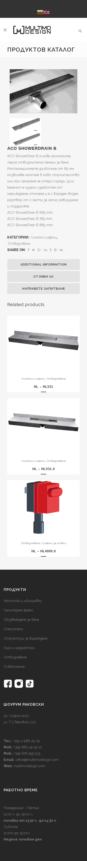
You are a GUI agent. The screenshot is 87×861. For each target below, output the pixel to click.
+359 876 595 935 (26, 753)
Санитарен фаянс (18, 610)
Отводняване (19, 244)
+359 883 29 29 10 (27, 747)
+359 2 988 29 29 (26, 741)
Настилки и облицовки (23, 601)
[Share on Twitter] (33, 250)
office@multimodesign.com (37, 760)
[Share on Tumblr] (50, 250)
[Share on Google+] (39, 250)
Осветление (14, 667)
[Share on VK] (61, 250)
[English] (47, 12)
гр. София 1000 (16, 716)
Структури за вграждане (25, 638)
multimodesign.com (29, 766)
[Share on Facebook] (28, 250)
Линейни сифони (44, 237)
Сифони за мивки (54, 543)
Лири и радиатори (19, 648)
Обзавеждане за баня (21, 620)
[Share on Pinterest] (55, 250)
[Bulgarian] (40, 12)
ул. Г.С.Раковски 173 (20, 722)
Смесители (13, 629)
